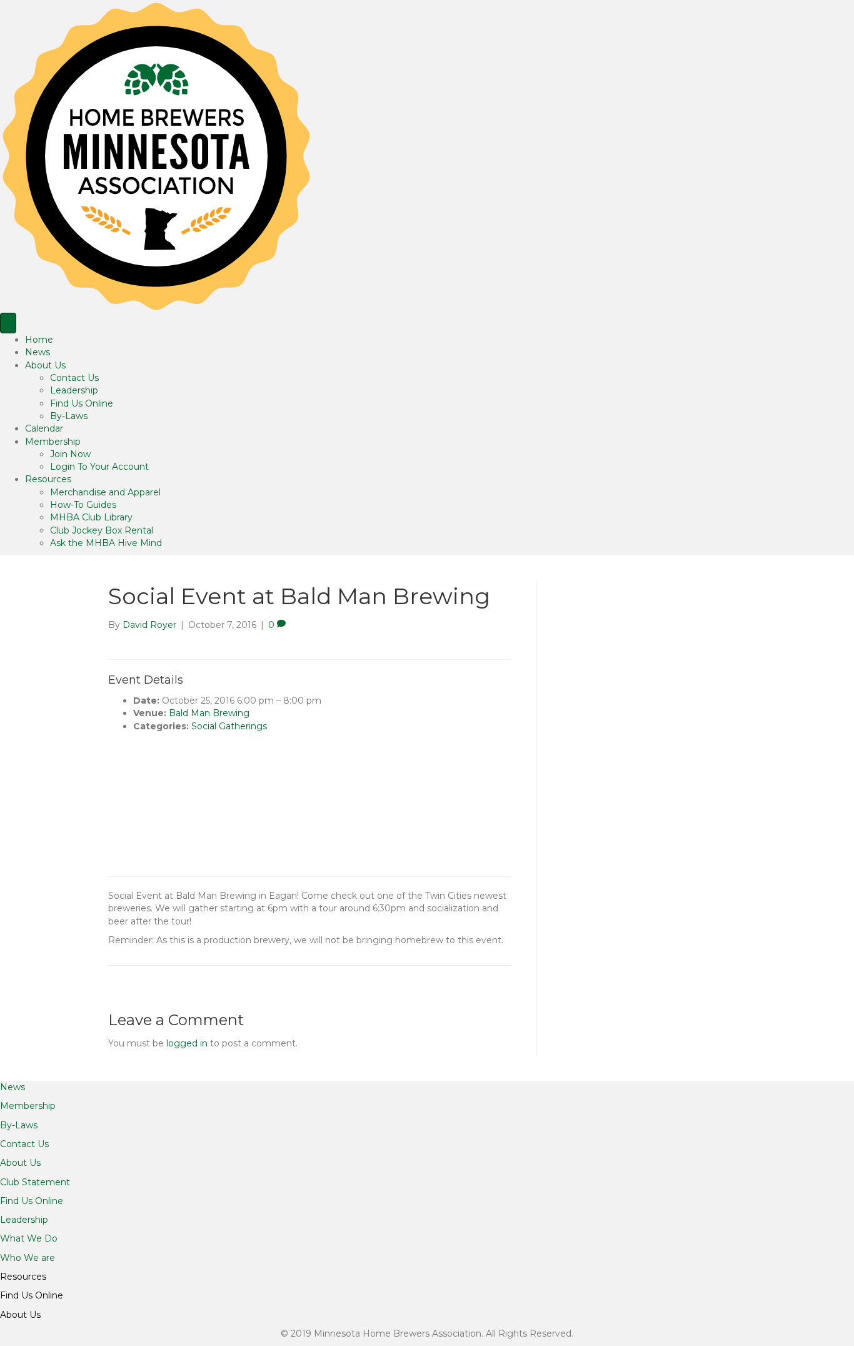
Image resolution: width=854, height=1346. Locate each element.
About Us (45, 365)
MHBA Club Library (91, 517)
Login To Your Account (99, 466)
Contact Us (74, 377)
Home (39, 339)
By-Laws (69, 416)
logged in (187, 1043)
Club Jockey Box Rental (101, 530)
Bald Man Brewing (209, 713)
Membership (53, 441)
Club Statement (35, 1182)
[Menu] (8, 323)
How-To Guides (83, 504)
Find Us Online (81, 403)
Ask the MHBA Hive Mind (106, 543)
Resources (48, 479)
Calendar (44, 428)
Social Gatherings (229, 726)
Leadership (74, 390)
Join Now (70, 454)
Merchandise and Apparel (105, 492)
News (37, 352)
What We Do (29, 1238)
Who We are (27, 1257)
